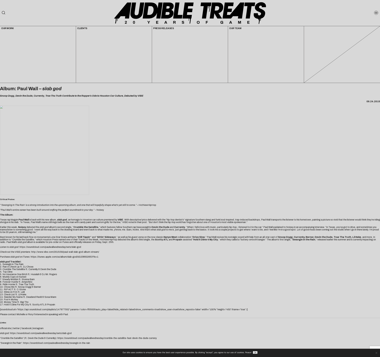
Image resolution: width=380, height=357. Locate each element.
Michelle (20, 314)
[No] (376, 352)
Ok (255, 352)
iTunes (65, 242)
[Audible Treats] (190, 13)
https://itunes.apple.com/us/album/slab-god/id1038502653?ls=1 (64, 257)
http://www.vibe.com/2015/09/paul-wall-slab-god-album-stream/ (65, 252)
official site (5, 328)
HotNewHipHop (147, 205)
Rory (30, 314)
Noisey (100, 210)
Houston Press (50, 239)
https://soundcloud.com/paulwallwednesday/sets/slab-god (50, 247)
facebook (26, 328)
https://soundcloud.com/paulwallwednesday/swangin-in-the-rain (56, 343)
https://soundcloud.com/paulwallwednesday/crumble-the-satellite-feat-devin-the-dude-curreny (107, 338)
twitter (16, 328)
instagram (38, 328)
